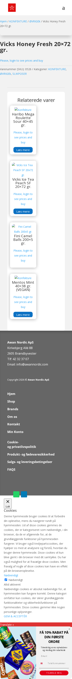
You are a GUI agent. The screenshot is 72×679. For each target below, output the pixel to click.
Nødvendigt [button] (11, 575)
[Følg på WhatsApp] (16, 494)
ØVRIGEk (34, 21)
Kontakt (13, 424)
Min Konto (15, 432)
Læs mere (23, 150)
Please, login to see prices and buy (21, 60)
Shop (11, 401)
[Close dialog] (69, 629)
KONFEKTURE (18, 21)
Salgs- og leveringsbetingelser (29, 462)
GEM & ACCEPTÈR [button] (15, 616)
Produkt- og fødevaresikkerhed (31, 454)
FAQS (11, 469)
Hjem (3, 21)
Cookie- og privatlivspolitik (21, 444)
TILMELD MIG (54, 673)
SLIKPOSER (19, 74)
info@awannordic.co (30, 364)
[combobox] (42, 663)
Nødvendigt (15, 580)
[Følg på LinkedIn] (24, 494)
